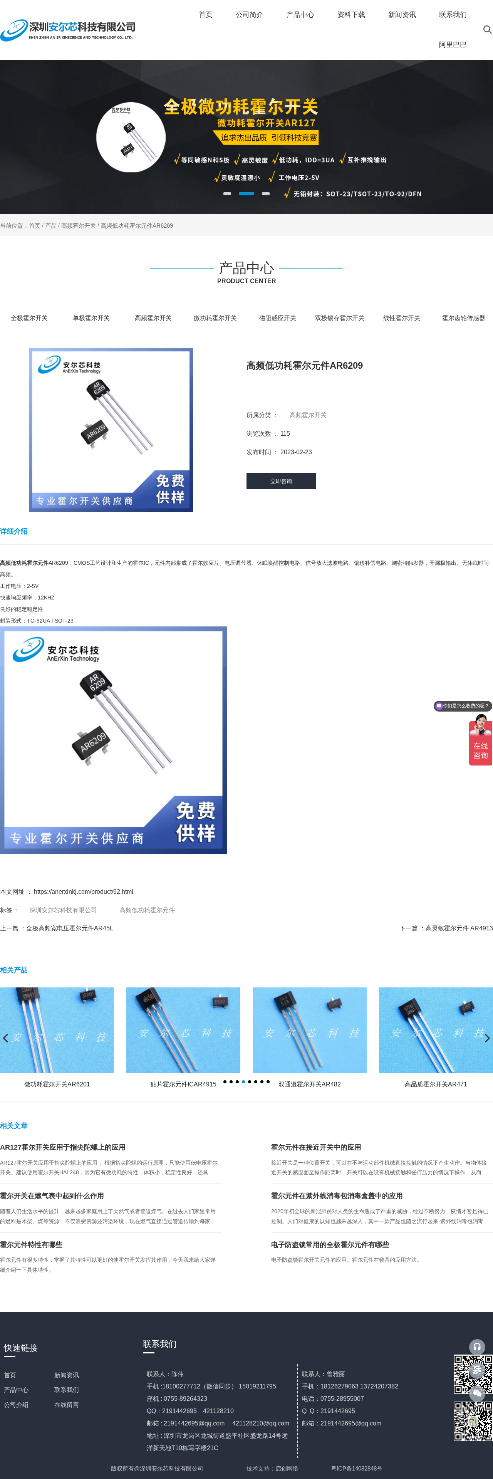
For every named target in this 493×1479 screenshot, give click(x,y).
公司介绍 (16, 1405)
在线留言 (66, 1405)
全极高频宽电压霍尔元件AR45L (69, 928)
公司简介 (249, 14)
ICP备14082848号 (359, 1468)
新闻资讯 (402, 14)
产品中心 (300, 14)
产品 (51, 225)
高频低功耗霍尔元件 (147, 910)
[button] (227, 193)
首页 (206, 14)
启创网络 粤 (306, 1468)
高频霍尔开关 (78, 225)
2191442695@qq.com (194, 1423)
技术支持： (260, 1468)
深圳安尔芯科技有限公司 (63, 910)
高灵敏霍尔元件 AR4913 (459, 928)
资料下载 (351, 14)
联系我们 (453, 14)
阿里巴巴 (453, 45)
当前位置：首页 (21, 225)
